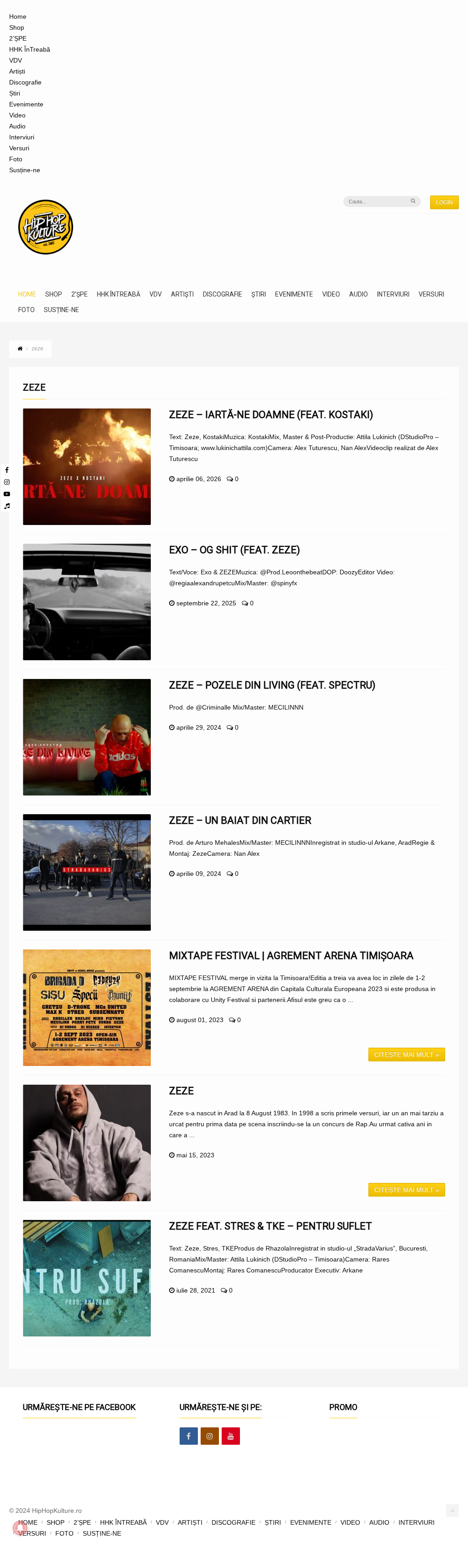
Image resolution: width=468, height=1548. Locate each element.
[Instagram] (7, 482)
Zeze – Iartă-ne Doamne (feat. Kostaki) (271, 414)
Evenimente (26, 104)
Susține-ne (24, 170)
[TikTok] (7, 506)
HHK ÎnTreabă (29, 49)
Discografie (25, 82)
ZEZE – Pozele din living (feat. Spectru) (272, 685)
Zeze (181, 1091)
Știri (14, 93)
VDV (15, 60)
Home (18, 16)
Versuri (19, 148)
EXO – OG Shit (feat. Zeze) (234, 550)
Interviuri (21, 137)
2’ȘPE (18, 38)
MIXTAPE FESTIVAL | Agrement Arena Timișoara (291, 955)
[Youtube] (7, 494)
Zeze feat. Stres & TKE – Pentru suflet (270, 1226)
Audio (17, 126)
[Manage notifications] (20, 1528)
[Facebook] (7, 470)
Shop (16, 27)
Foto (15, 159)
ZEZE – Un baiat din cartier (240, 820)
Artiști (17, 71)
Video (17, 115)
